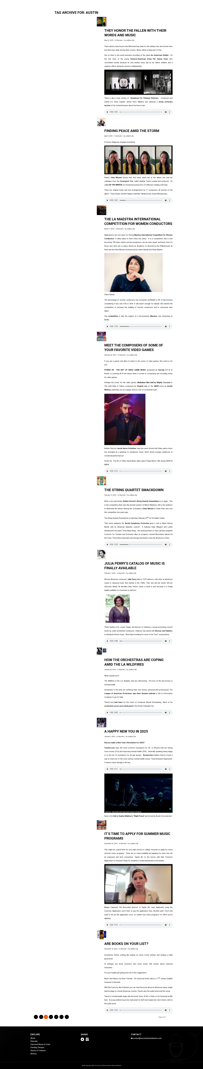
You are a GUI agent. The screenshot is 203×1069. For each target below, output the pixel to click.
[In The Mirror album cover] (101, 122)
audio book (154, 991)
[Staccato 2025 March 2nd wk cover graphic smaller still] (101, 336)
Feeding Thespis (37, 1047)
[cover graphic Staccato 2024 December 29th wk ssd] (101, 825)
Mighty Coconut (163, 382)
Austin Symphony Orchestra (137, 523)
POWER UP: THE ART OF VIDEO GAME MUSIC (125, 370)
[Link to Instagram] (167, 2)
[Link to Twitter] (163, 2)
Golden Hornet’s (129, 501)
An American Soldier (160, 55)
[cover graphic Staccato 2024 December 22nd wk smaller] (101, 935)
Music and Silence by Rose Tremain (118, 979)
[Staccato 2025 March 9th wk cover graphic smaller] (101, 210)
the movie (166, 991)
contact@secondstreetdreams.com (147, 1038)
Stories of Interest (38, 1050)
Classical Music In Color (40, 1044)
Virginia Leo (141, 386)
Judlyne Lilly (130, 40)
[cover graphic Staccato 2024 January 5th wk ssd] (101, 722)
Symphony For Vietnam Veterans (144, 98)
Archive (33, 1054)
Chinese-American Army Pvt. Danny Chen (149, 59)
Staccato (119, 40)
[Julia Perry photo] (101, 554)
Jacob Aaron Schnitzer (127, 448)
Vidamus (147, 627)
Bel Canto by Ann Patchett (118, 987)
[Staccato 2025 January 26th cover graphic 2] (101, 651)
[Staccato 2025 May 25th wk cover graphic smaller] (101, 21)
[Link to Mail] (171, 2)
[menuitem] (89, 9)
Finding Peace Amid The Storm (131, 131)
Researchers (148, 755)
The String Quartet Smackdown (134, 490)
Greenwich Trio (126, 181)
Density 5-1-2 (164, 370)
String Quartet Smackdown (148, 501)
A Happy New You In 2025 (126, 731)
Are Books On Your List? (126, 944)
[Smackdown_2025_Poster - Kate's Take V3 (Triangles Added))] (101, 481)
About (32, 1038)
